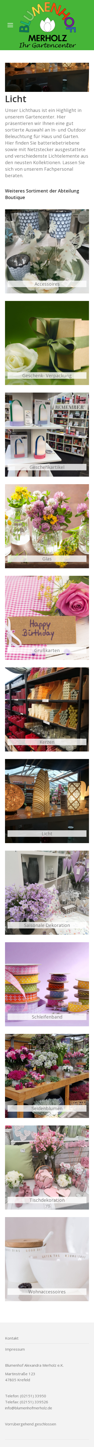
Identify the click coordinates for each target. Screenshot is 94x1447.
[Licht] (47, 801)
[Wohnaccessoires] (47, 1259)
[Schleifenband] (47, 984)
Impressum (15, 1349)
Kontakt (12, 1338)
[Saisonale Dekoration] (47, 893)
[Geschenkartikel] (47, 435)
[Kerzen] (47, 709)
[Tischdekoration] (47, 1167)
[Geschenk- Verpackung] (47, 343)
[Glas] (47, 526)
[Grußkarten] (47, 618)
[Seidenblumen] (47, 1076)
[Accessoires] (47, 251)
